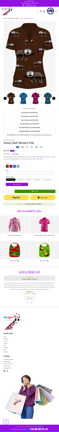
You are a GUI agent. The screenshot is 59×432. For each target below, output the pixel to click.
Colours (5, 343)
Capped (29, 179)
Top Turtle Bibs (44, 260)
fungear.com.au (29, 426)
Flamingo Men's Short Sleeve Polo (44, 235)
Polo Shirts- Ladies (13, 18)
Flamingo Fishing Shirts (15, 235)
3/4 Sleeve (37, 179)
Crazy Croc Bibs (14, 260)
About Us (6, 338)
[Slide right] (53, 98)
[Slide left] (5, 98)
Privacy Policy (7, 365)
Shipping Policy (7, 368)
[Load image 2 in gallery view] (23, 98)
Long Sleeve (47, 179)
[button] (56, 11)
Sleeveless (20, 179)
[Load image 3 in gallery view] (35, 98)
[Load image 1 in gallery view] (11, 98)
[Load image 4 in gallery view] (48, 98)
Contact (6, 341)
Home (5, 18)
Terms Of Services (8, 363)
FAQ (5, 345)
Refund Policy (7, 361)
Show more (39, 159)
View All (29, 298)
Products (6, 347)
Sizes (5, 349)
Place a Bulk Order (17, 184)
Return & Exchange (8, 359)
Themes (6, 351)
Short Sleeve (10, 179)
